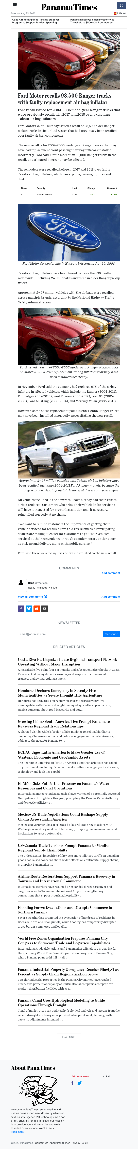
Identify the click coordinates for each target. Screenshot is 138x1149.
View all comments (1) (32, 596)
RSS (107, 1076)
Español (122, 13)
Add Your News (80, 1076)
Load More (69, 1036)
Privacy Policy (80, 1142)
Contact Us (41, 1142)
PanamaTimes (69, 7)
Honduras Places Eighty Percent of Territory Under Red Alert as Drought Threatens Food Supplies (95, 22)
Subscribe (111, 634)
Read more (17, 1131)
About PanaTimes (59, 1142)
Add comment (110, 573)
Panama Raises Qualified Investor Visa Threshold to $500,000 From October (34, 21)
